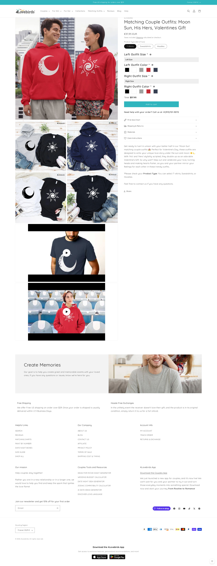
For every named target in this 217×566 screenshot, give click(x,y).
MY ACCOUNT (146, 431)
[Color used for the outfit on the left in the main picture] (152, 65)
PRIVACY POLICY (85, 448)
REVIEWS (19, 435)
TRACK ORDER (146, 435)
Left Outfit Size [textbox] (145, 54)
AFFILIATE (82, 443)
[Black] (127, 70)
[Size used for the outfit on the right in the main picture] (152, 76)
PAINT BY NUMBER (23, 443)
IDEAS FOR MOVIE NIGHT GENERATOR (94, 473)
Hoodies (161, 46)
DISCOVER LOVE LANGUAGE (90, 494)
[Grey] (141, 70)
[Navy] (156, 70)
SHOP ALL (19, 456)
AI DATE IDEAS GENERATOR (90, 490)
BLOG (80, 435)
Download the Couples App (153, 473)
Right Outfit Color (146, 86)
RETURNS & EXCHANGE (150, 439)
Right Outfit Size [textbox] (145, 76)
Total (130, 97)
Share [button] (128, 191)
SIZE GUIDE (20, 452)
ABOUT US (82, 431)
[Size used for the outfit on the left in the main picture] (150, 54)
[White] (134, 70)
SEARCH (18, 431)
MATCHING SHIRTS (23, 439)
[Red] (149, 70)
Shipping (139, 37)
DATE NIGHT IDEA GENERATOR (91, 481)
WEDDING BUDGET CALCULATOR (92, 477)
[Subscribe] (57, 508)
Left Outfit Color (146, 65)
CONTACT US (83, 439)
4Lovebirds (25, 539)
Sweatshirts (145, 46)
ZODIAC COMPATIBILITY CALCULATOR (94, 486)
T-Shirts (130, 46)
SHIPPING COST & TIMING (89, 456)
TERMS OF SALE (85, 452)
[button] (45, 11)
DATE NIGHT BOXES (23, 448)
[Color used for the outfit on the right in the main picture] (154, 87)
